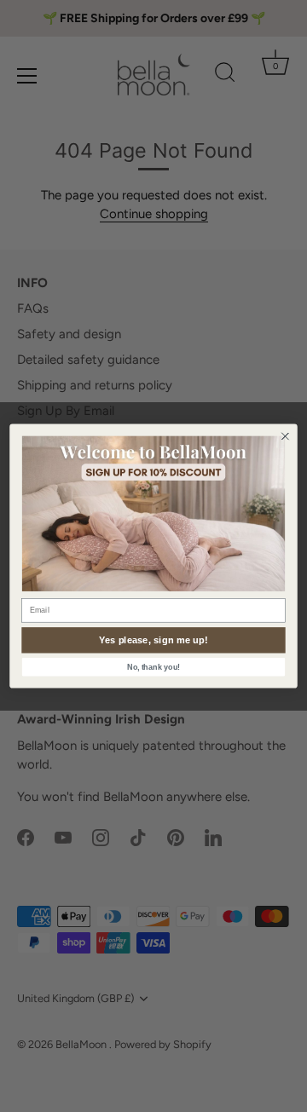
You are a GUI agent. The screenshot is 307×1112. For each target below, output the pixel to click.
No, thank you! (153, 667)
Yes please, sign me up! (153, 640)
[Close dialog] (285, 436)
